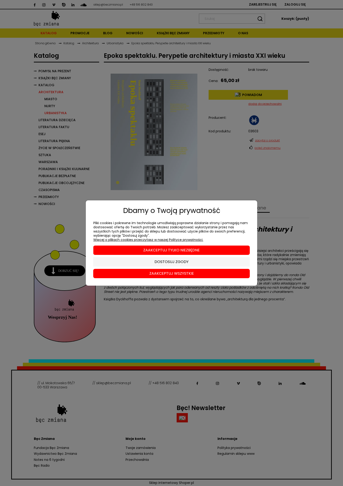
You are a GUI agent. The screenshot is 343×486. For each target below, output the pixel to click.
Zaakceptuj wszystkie (171, 273)
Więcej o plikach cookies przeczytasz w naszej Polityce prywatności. (148, 239)
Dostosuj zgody (171, 261)
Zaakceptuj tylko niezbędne (171, 250)
